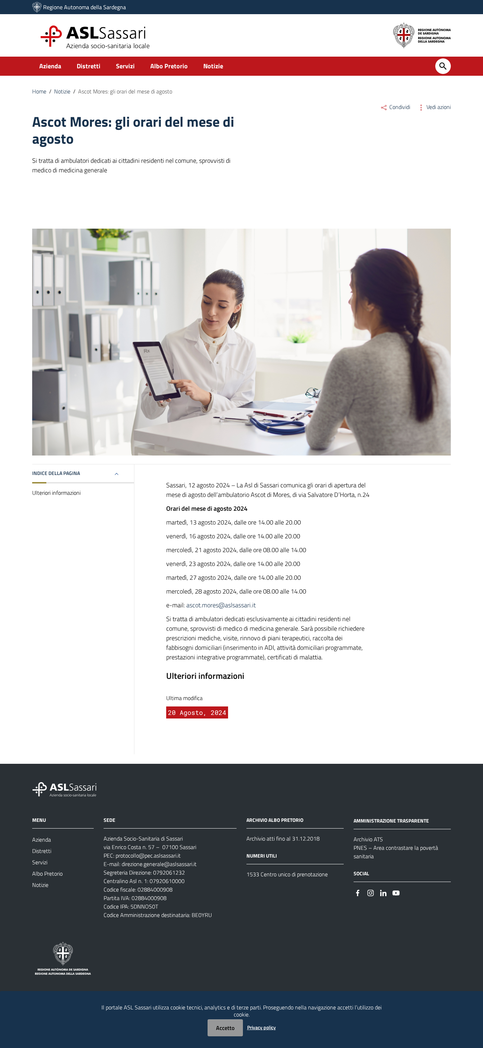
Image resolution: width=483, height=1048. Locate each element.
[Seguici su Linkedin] (383, 892)
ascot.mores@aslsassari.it (221, 605)
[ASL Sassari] (37, 7)
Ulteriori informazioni (56, 492)
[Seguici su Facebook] (358, 892)
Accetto (225, 1028)
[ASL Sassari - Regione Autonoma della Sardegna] (69, 789)
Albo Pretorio (169, 66)
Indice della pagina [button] (56, 473)
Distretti (88, 66)
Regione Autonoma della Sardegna (84, 7)
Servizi (125, 66)
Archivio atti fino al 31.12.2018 (283, 838)
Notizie (213, 66)
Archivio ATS (368, 839)
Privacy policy (261, 1027)
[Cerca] (443, 66)
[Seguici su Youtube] (396, 892)
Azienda (50, 66)
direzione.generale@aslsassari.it (159, 864)
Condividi (399, 107)
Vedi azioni (438, 107)
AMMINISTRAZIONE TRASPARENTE (391, 820)
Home (39, 91)
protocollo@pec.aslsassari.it (148, 855)
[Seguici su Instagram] (370, 892)
